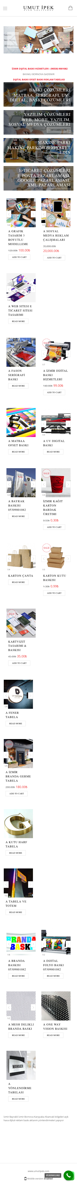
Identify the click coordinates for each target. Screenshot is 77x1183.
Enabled (48, 1178)
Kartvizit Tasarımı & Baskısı (17, 646)
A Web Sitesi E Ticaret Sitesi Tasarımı (20, 310)
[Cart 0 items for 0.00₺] (68, 8)
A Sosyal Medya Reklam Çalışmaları (56, 235)
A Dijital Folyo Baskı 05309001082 (53, 965)
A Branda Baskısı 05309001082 (17, 965)
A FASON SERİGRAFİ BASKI (16, 375)
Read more (18, 321)
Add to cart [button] (19, 257)
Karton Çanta (20, 575)
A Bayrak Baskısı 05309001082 (17, 505)
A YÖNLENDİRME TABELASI (20, 1088)
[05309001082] (68, 1175)
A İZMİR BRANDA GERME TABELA (18, 776)
